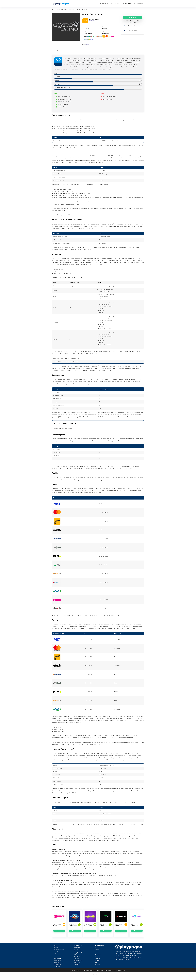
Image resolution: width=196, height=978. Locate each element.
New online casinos (58, 962)
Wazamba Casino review (88, 924)
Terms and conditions (59, 949)
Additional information (69, 50)
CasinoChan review (118, 924)
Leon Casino (77, 958)
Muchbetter (97, 960)
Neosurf (97, 962)
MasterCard (97, 949)
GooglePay (97, 958)
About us (56, 947)
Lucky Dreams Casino (79, 953)
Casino (71, 9)
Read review (92, 20)
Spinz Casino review (57, 924)
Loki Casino (77, 964)
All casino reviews (62, 9)
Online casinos (104, 3)
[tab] (57, 50)
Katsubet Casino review (104, 924)
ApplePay (97, 956)
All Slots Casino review (73, 924)
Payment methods (127, 3)
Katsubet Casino (78, 954)
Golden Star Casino (78, 951)
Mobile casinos (57, 964)
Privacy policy (57, 951)
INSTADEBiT (98, 954)
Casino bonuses (115, 3)
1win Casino (77, 949)
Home (53, 9)
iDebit (96, 953)
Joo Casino (77, 947)
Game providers (138, 3)
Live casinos (57, 966)
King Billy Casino (78, 956)
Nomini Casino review (135, 924)
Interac (96, 951)
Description (57, 50)
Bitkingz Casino (78, 962)
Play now (132, 17)
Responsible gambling (59, 953)
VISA (96, 947)
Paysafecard (98, 964)
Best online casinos (58, 960)
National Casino (78, 960)
